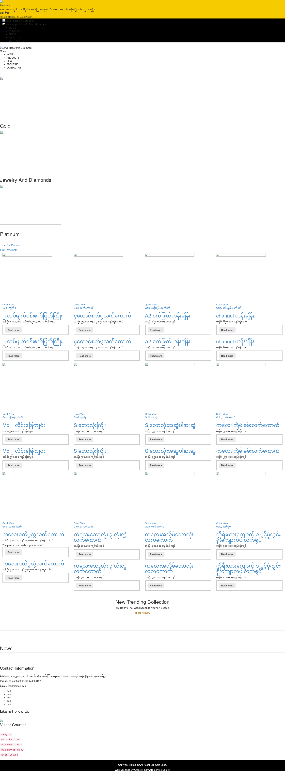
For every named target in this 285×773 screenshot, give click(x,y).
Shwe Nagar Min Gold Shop (151, 764)
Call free (4, 12)
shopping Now (142, 612)
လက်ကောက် (86, 307)
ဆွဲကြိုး (12, 307)
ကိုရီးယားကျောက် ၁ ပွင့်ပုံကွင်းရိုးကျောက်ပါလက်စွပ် (248, 537)
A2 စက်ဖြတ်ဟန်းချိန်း (167, 315)
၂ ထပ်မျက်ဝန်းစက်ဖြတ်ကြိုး (32, 315)
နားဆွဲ (154, 417)
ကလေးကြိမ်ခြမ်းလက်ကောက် (248, 424)
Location (5, 5)
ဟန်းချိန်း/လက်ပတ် (160, 307)
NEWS (10, 61)
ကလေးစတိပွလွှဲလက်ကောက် (33, 534)
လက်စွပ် (226, 526)
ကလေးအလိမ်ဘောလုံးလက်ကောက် (169, 537)
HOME (10, 54)
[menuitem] (12, 27)
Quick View (8, 304)
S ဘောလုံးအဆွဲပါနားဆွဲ (170, 424)
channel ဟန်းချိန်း (235, 315)
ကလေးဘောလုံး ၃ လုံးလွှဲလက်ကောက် (100, 537)
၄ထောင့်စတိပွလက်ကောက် (102, 315)
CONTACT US (14, 67)
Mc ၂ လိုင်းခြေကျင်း (23, 424)
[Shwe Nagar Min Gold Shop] (16, 1)
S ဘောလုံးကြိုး (90, 424)
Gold (4, 307)
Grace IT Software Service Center (151, 769)
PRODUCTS (13, 57)
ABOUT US (12, 64)
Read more (13, 330)
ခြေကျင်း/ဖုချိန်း (16, 417)
